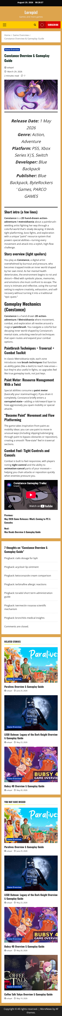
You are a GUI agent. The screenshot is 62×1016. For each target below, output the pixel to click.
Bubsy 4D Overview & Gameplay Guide (24, 786)
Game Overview (12, 49)
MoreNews (46, 1009)
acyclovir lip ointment (27, 567)
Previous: (27, 518)
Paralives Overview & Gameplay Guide (24, 686)
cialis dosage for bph (26, 558)
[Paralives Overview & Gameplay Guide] (31, 665)
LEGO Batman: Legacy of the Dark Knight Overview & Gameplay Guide (31, 736)
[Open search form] (35, 25)
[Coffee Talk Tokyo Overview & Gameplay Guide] (31, 972)
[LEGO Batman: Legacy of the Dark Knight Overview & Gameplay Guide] (31, 713)
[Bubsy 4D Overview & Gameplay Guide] (31, 764)
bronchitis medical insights (30, 617)
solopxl (10, 67)
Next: (22, 530)
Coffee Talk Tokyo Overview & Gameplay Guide (28, 994)
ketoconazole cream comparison (33, 575)
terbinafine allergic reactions (30, 584)
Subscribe (53, 24)
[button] (4, 25)
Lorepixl (31, 12)
